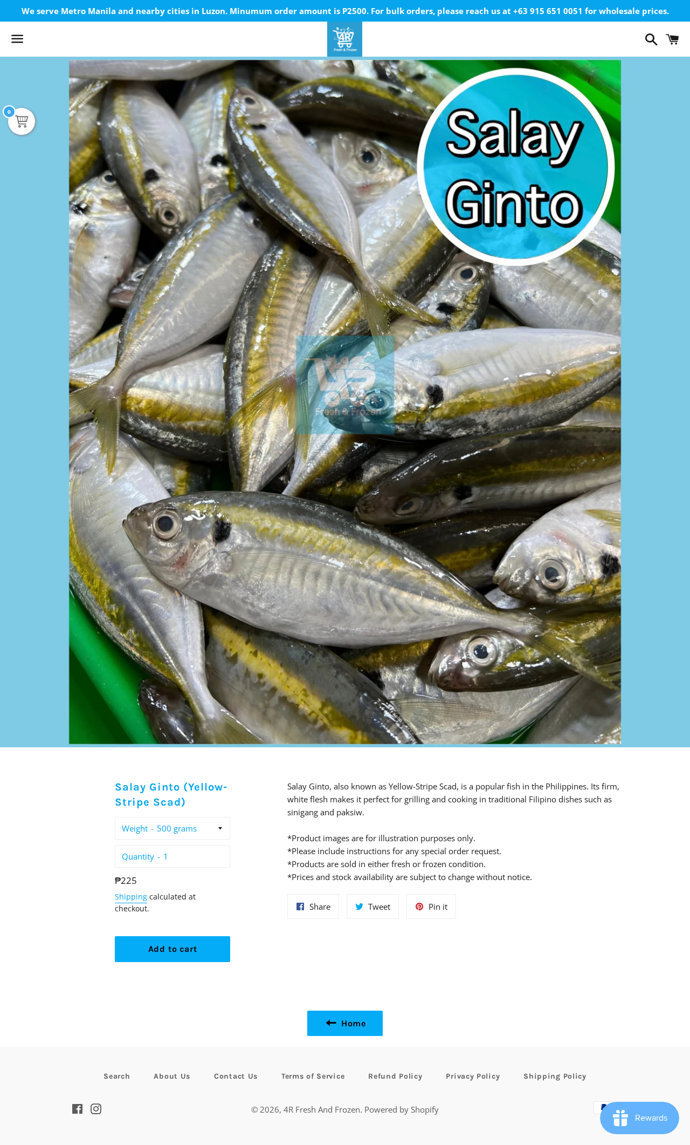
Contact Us (236, 1076)
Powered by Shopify (401, 1109)
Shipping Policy (554, 1076)
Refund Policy (395, 1076)
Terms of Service (312, 1076)
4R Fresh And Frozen (322, 1109)
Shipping (131, 896)
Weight (135, 828)
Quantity (138, 856)
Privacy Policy (473, 1076)
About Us (172, 1076)
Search (117, 1076)
